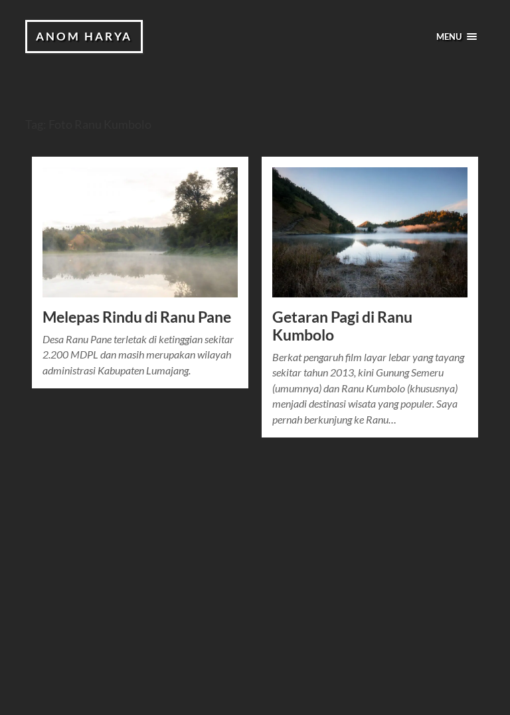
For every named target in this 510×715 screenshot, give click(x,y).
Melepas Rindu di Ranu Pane (136, 317)
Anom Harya (84, 36)
